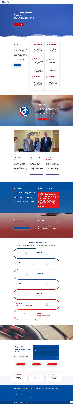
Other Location (36, 374)
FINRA (42, 388)
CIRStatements (20, 364)
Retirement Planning (53, 44)
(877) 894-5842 (26, 356)
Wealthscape (36, 364)
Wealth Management (38, 44)
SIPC (43, 388)
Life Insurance (37, 76)
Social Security (51, 364)
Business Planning (52, 76)
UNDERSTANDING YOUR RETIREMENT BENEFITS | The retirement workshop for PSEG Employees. (48, 195)
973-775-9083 (54, 377)
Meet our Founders (43, 119)
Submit (54, 357)
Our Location (18, 374)
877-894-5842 (56, 376)
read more (42, 206)
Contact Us (53, 374)
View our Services (18, 24)
